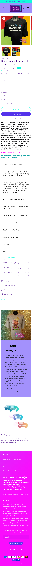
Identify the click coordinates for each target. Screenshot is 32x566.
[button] (3, 8)
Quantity (3, 100)
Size (2, 77)
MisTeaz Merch (13, 563)
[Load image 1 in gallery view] (6, 51)
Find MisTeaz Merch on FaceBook (12, 459)
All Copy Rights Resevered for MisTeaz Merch (15, 494)
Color (2, 84)
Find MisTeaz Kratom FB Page (11, 471)
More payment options (16, 118)
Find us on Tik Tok (8, 463)
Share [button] (4, 299)
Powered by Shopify (21, 563)
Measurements (10, 257)
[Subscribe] (27, 537)
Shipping (3, 70)
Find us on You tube (8, 467)
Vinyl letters (4, 92)
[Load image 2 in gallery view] (16, 51)
